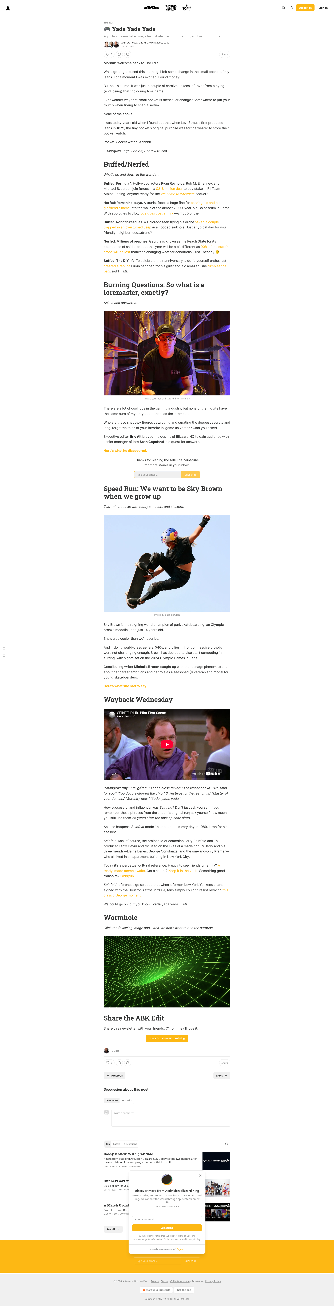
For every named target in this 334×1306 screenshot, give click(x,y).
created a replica (117, 266)
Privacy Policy (193, 1239)
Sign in (323, 7)
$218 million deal (169, 189)
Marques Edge (161, 43)
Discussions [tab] (130, 1144)
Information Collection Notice (166, 1239)
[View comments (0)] (119, 54)
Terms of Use (183, 1235)
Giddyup (127, 876)
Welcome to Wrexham (178, 194)
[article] (167, 1162)
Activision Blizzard (130, 1166)
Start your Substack (158, 1290)
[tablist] (119, 1100)
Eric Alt (143, 43)
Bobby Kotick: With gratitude (128, 1154)
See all (110, 1229)
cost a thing (164, 213)
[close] (200, 1175)
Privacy (155, 1281)
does (151, 213)
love (143, 213)
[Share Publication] (291, 7)
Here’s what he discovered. (125, 451)
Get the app (184, 1290)
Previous (117, 1075)
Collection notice (180, 1281)
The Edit (109, 22)
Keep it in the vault (182, 871)
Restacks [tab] (127, 1100)
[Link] (99, 164)
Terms (164, 1281)
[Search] (283, 7)
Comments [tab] (112, 1100)
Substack (150, 1298)
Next (219, 1075)
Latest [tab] (116, 1144)
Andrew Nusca (129, 43)
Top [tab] (108, 1144)
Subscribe (305, 7)
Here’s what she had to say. (125, 686)
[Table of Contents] (3, 653)
